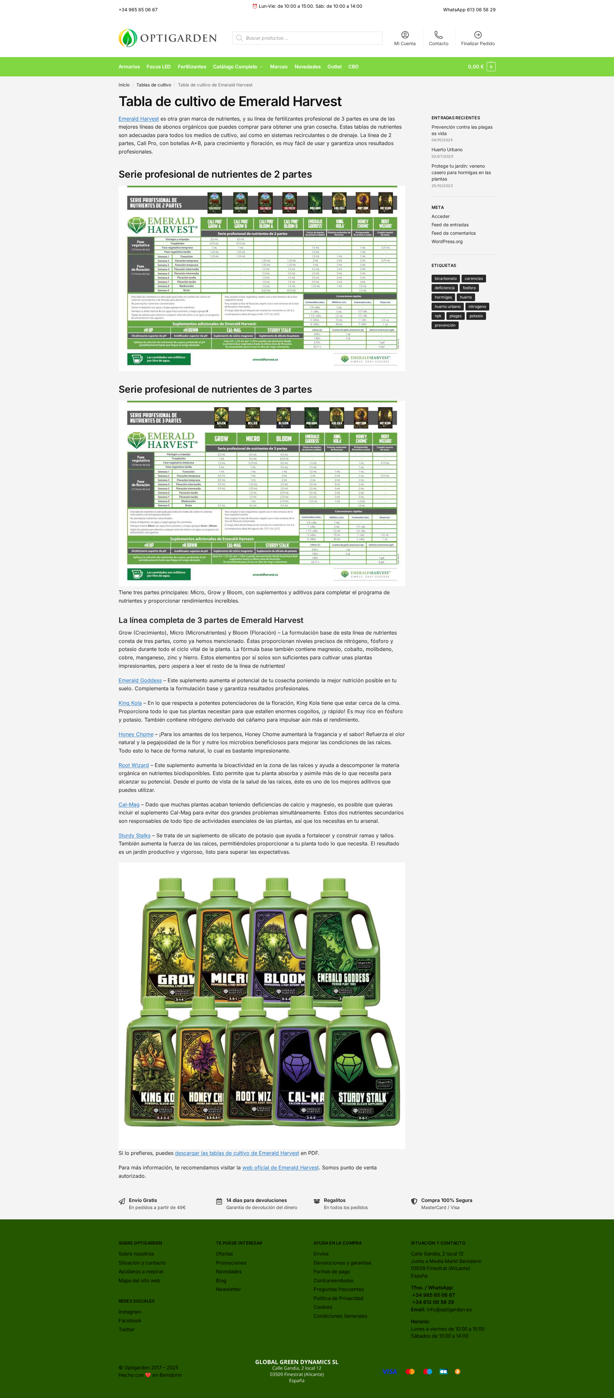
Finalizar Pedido (478, 43)
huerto (466, 297)
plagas (456, 315)
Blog (221, 1280)
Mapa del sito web (139, 1280)
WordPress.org (447, 241)
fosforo (469, 287)
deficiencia (445, 287)
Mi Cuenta (405, 43)
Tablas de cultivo (153, 84)
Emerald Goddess (140, 680)
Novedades (229, 1271)
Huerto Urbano (448, 149)
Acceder (441, 216)
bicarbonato (446, 278)
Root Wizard (134, 765)
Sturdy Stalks (135, 835)
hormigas (443, 297)
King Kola (130, 703)
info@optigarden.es (449, 1309)
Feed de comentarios (454, 233)
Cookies (323, 1307)
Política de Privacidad (338, 1298)
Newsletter (228, 1289)
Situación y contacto (142, 1263)
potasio (476, 315)
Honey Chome (136, 734)
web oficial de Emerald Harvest (280, 1167)
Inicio (124, 84)
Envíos (321, 1254)
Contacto (438, 43)
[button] (481, 66)
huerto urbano (448, 306)
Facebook (130, 1320)
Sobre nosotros (136, 1254)
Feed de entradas (450, 224)
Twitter (127, 1329)
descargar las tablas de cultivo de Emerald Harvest (237, 1153)
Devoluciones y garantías (342, 1263)
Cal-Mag (129, 804)
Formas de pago (332, 1271)
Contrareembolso (334, 1280)
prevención (445, 325)
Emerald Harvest (139, 118)
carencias (474, 278)
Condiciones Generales (340, 1316)
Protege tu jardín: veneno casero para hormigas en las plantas (461, 172)
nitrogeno (477, 306)
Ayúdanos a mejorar (141, 1271)
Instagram (130, 1312)
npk (438, 315)
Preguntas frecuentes (339, 1289)
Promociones (231, 1263)
